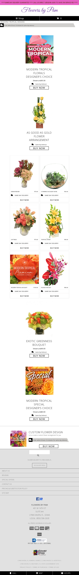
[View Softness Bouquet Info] (24, 221)
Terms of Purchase (40, 567)
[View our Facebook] (37, 500)
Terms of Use (54, 567)
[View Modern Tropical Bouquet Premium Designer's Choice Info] (24, 269)
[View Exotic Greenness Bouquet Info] (39, 319)
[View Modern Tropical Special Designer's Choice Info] (39, 381)
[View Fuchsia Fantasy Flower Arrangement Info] (54, 269)
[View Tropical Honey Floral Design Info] (54, 221)
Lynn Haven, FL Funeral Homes (29, 560)
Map (40, 573)
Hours (67, 573)
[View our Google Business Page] (41, 500)
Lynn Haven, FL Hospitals (51, 560)
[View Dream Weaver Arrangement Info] (24, 173)
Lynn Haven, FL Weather (29, 564)
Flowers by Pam (39, 10)
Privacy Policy (25, 567)
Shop (21, 18)
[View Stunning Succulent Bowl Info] (54, 173)
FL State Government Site (49, 564)
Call (13, 573)
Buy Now (39, 87)
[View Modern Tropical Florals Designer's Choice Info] (39, 49)
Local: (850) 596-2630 (39, 518)
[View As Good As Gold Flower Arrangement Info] (39, 113)
